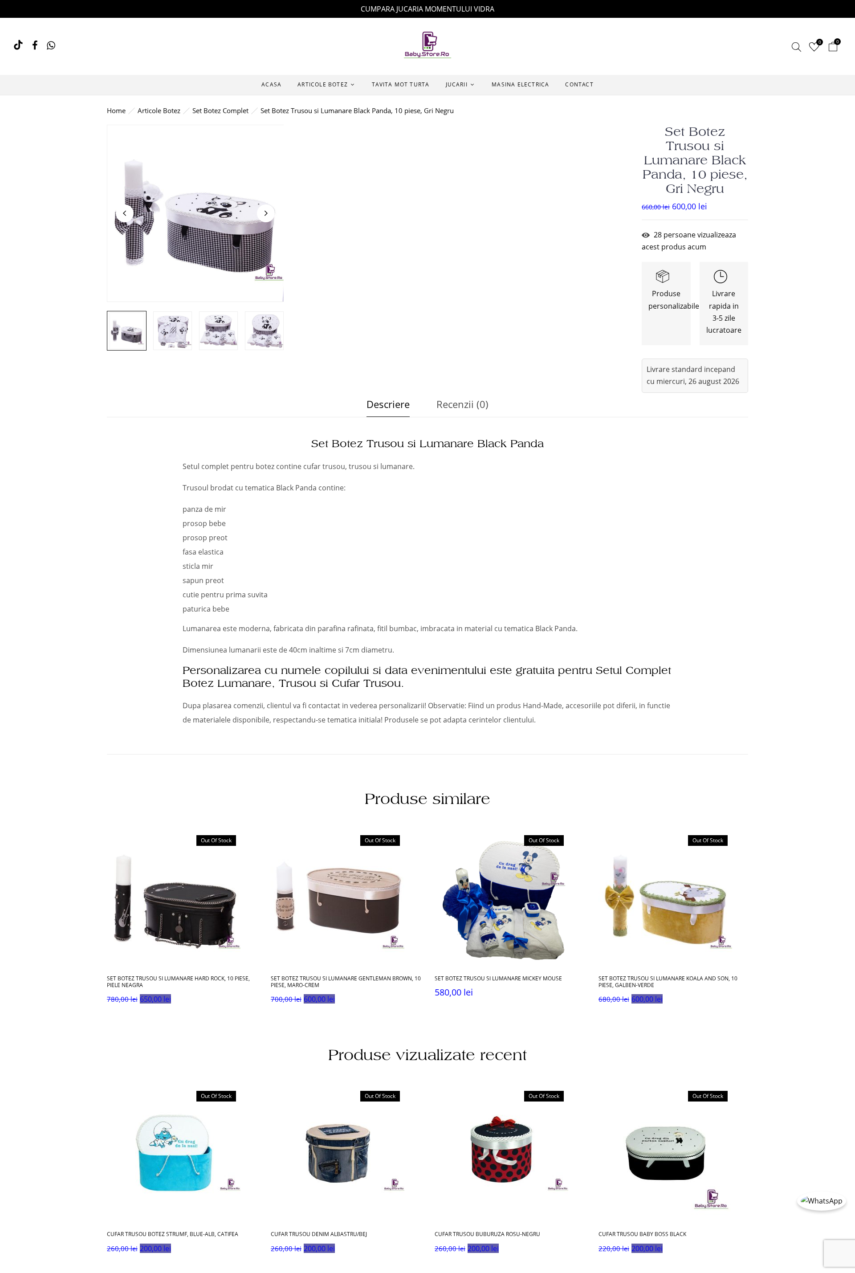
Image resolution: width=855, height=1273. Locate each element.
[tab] (388, 406)
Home (116, 110)
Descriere (388, 404)
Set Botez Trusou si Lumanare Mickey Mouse (498, 978)
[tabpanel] (182, 920)
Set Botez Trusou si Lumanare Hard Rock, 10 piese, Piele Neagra (178, 981)
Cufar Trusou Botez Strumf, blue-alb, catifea (172, 1234)
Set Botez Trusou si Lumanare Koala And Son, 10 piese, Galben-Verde (667, 981)
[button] (832, 47)
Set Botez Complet (220, 110)
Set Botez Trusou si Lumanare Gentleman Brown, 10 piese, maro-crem (346, 981)
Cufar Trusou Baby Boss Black (642, 1234)
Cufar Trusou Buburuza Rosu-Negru (487, 1234)
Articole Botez (159, 110)
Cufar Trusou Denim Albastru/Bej (319, 1234)
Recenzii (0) (462, 404)
